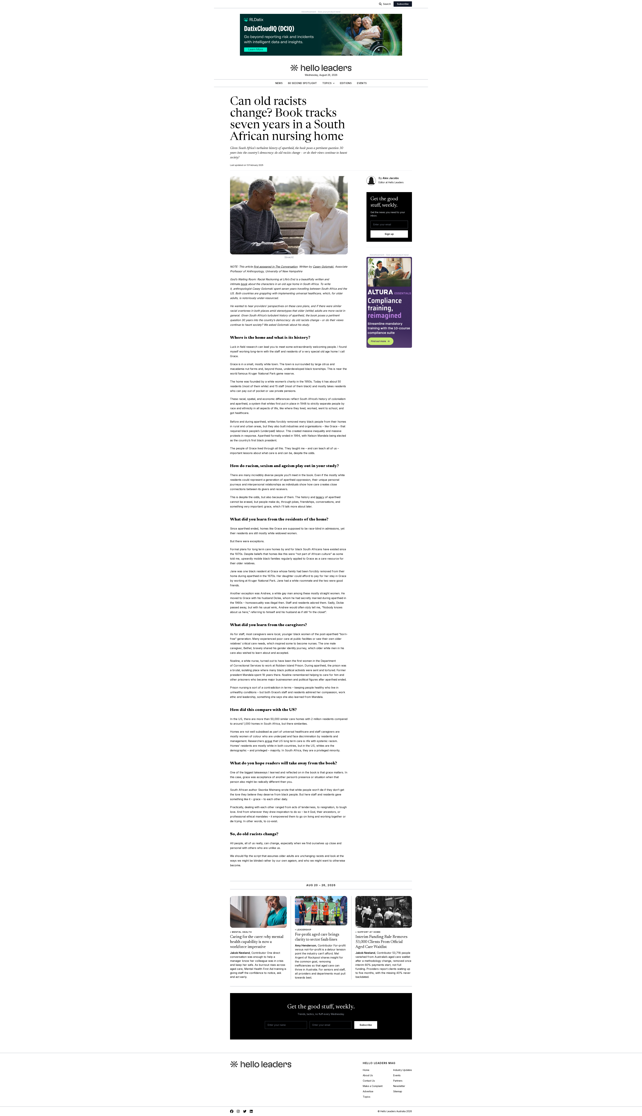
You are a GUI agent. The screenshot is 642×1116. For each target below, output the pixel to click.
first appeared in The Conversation (275, 266)
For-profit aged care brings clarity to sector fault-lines (317, 937)
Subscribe (403, 4)
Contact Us (369, 1080)
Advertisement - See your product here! (321, 12)
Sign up (389, 234)
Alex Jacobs (391, 178)
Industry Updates (402, 1070)
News (279, 83)
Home (366, 1070)
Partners (397, 1080)
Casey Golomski (323, 266)
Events (362, 83)
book (244, 284)
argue (268, 741)
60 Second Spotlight (302, 83)
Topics (327, 83)
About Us (368, 1075)
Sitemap (397, 1091)
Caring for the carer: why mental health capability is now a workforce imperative (256, 942)
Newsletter (399, 1086)
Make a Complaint (373, 1086)
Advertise (368, 1091)
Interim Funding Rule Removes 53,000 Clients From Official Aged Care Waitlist (381, 942)
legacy (320, 497)
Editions (346, 83)
